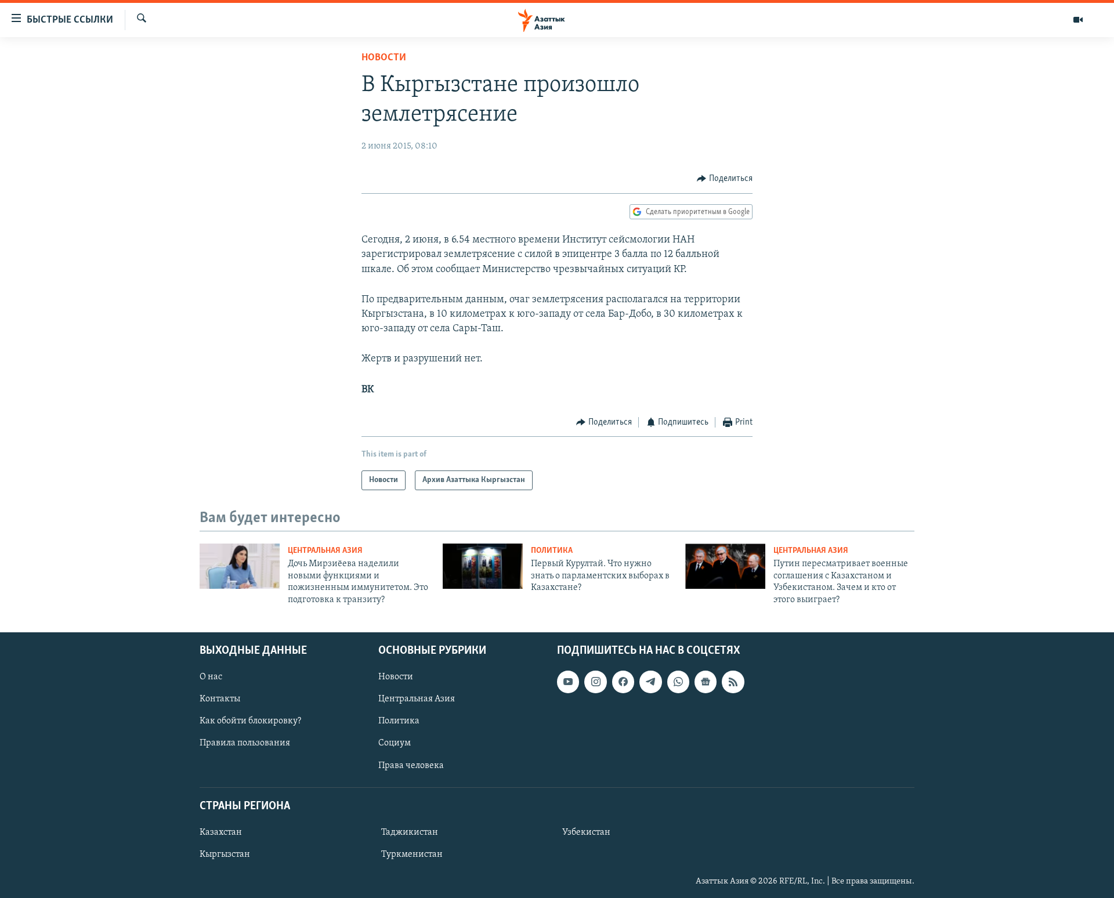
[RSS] (733, 682)
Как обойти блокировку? (250, 721)
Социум (394, 743)
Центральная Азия (325, 550)
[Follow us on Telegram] (650, 682)
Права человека (411, 765)
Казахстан (221, 832)
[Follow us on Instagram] (595, 682)
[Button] (725, 178)
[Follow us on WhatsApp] (678, 682)
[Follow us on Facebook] (623, 682)
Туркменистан (412, 854)
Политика (552, 550)
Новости (383, 58)
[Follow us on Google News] (706, 682)
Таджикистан (409, 832)
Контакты (220, 699)
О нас (211, 677)
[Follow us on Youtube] (568, 682)
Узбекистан (586, 832)
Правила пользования (245, 743)
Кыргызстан (225, 854)
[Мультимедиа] (1078, 20)
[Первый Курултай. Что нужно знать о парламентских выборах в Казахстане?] (483, 566)
